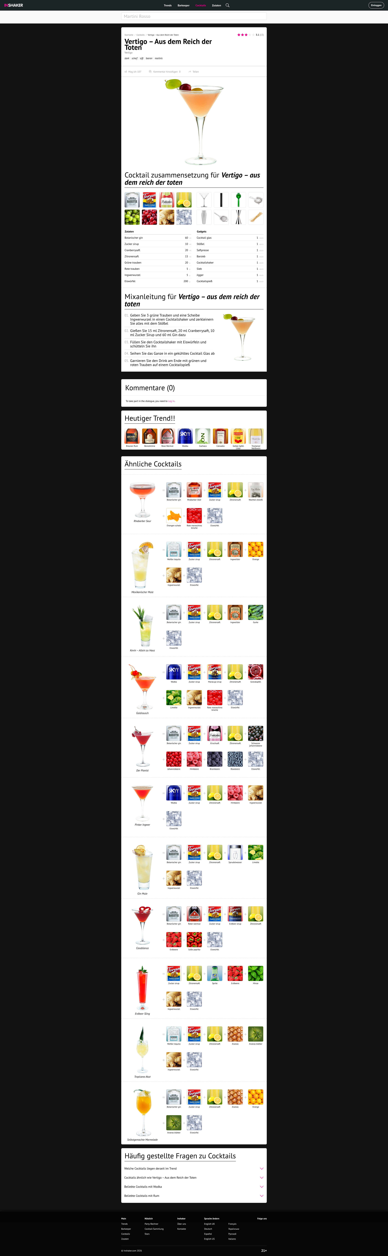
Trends (168, 5)
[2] (242, 34)
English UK (209, 1224)
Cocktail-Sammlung (154, 1229)
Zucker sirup (132, 244)
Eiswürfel (130, 281)
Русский (232, 1234)
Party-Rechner (151, 1224)
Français (232, 1224)
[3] (246, 34)
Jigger (200, 275)
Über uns (181, 1224)
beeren (149, 58)
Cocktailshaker (205, 262)
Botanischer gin (134, 237)
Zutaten (216, 5)
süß (141, 58)
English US (209, 1239)
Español (208, 1234)
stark (127, 58)
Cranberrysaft (132, 250)
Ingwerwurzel (132, 275)
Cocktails (201, 5)
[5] (253, 34)
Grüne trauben (133, 262)
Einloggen (376, 5)
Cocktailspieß (204, 281)
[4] (250, 34)
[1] (239, 34)
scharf (134, 58)
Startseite (129, 34)
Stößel (200, 244)
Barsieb (201, 256)
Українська (233, 1229)
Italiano (232, 1239)
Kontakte (181, 1229)
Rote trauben (132, 268)
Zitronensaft (132, 256)
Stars (147, 1234)
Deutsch (208, 1229)
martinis (159, 58)
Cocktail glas (204, 237)
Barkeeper (183, 5)
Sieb (199, 268)
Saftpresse (203, 250)
